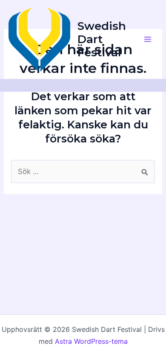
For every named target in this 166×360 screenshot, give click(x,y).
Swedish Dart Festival (101, 39)
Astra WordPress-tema (91, 341)
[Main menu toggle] (148, 39)
